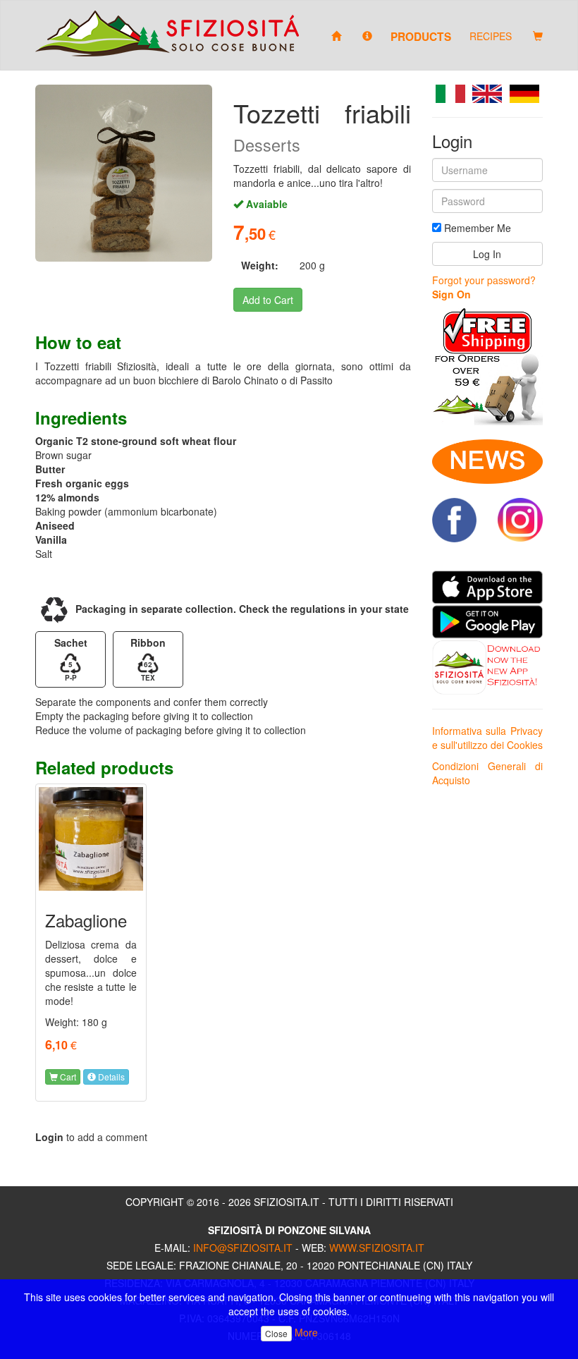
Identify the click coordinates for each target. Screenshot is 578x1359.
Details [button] (110, 1077)
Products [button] (421, 36)
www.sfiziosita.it (376, 1248)
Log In (487, 254)
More (306, 1332)
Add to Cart (267, 300)
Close (276, 1333)
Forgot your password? (484, 280)
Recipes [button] (490, 36)
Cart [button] (67, 1077)
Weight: (259, 265)
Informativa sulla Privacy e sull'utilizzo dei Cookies (487, 738)
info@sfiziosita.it (243, 1248)
